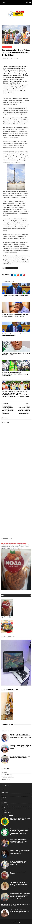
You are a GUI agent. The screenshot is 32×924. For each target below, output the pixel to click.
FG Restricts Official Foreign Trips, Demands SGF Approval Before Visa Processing (15, 315)
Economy (4, 807)
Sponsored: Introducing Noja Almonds (13, 543)
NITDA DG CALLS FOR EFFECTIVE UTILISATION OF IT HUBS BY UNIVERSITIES (19, 863)
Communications (6, 805)
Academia (4, 795)
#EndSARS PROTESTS (7, 774)
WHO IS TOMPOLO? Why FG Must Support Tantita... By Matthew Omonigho (19, 884)
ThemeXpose (19, 922)
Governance (15, 268)
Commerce (4, 802)
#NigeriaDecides (6, 779)
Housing (4, 810)
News (3, 2)
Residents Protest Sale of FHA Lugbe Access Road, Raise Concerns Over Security (20, 747)
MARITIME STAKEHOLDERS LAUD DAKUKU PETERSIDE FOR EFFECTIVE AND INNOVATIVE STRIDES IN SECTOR (20, 736)
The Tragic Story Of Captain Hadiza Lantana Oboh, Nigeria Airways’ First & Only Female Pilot (20, 852)
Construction (7, 47)
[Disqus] (16, 470)
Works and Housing (6, 812)
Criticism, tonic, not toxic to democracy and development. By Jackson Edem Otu (19, 911)
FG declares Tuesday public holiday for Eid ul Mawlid (15, 296)
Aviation (4, 797)
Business (4, 800)
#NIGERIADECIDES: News (8, 777)
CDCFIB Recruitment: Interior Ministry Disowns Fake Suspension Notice (16, 334)
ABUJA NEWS (5, 792)
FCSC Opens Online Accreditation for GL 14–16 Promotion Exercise (16, 354)
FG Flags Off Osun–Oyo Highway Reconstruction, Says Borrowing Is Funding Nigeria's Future (15, 374)
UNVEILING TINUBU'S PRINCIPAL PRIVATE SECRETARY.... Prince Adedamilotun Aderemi (18, 841)
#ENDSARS (4, 772)
